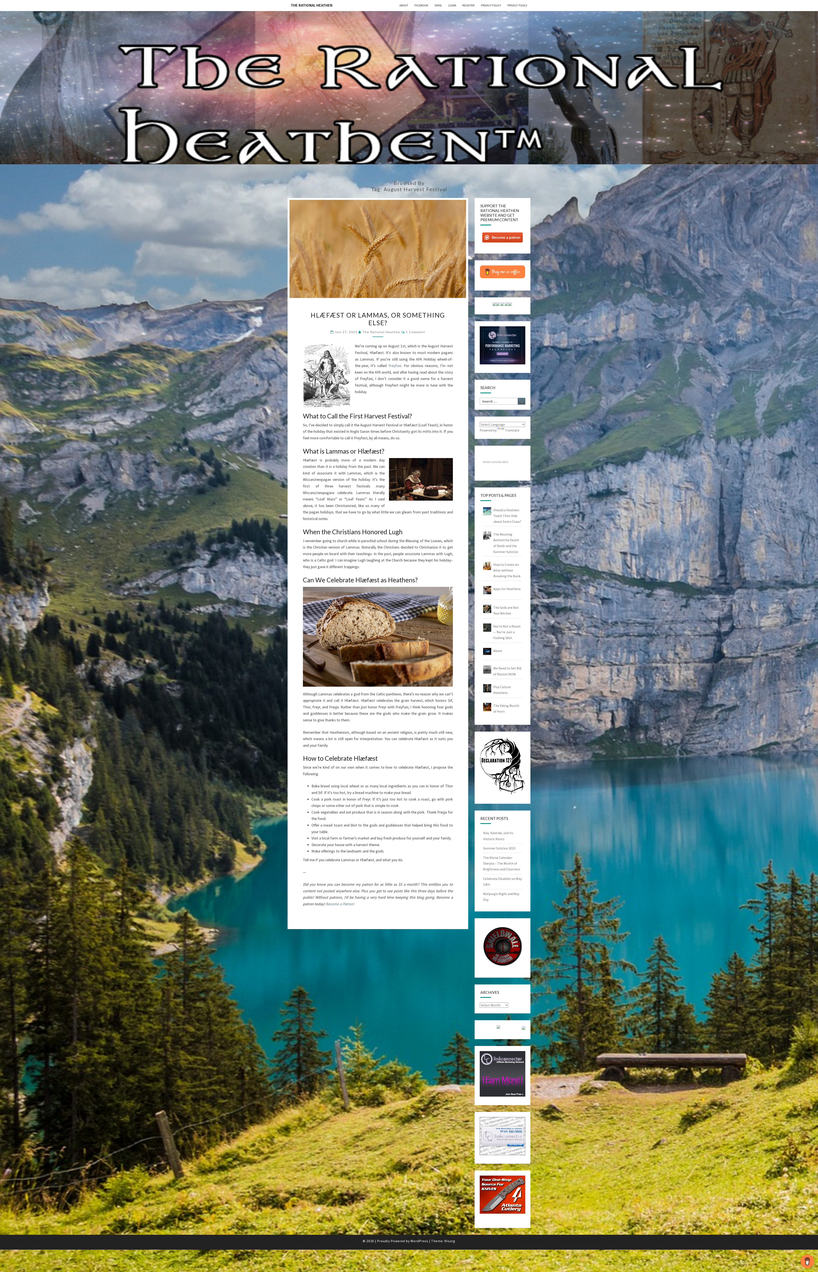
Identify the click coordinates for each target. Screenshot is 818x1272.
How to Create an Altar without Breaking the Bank (506, 570)
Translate (512, 430)
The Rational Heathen (311, 5)
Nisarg (449, 1241)
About (403, 5)
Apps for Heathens (507, 589)
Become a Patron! (340, 903)
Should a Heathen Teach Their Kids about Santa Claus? (507, 516)
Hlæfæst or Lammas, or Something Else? (378, 319)
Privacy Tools (517, 5)
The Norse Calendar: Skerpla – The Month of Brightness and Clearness (501, 863)
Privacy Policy (491, 5)
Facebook (421, 5)
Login (452, 5)
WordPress (419, 1241)
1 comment (415, 332)
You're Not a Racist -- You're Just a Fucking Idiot (507, 632)
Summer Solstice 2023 (499, 848)
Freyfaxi (395, 365)
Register (468, 5)
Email (438, 5)
